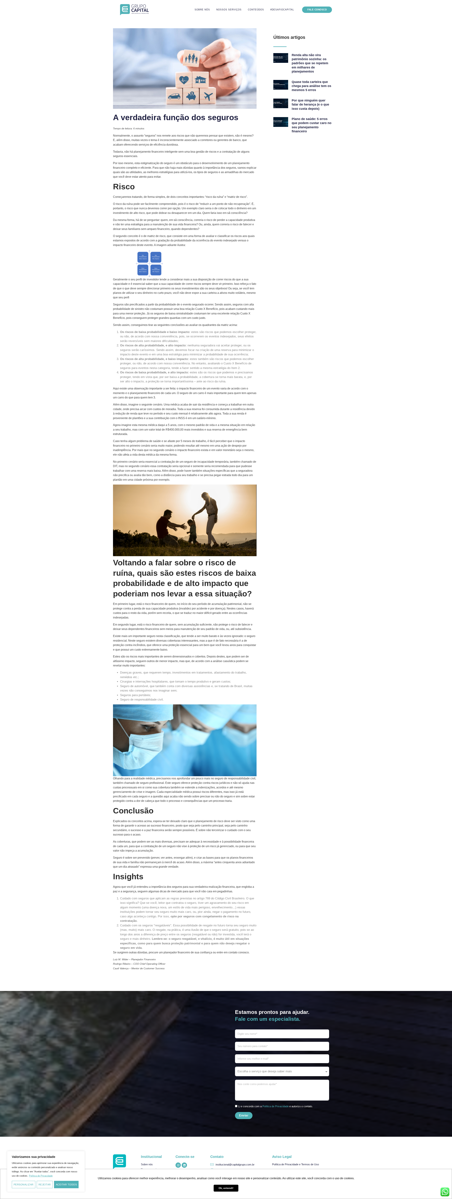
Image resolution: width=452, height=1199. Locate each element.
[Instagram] (178, 1165)
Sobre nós (202, 9)
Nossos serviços (229, 9)
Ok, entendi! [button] (226, 1188)
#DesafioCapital (282, 9)
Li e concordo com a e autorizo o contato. (275, 1106)
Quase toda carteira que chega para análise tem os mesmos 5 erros (311, 86)
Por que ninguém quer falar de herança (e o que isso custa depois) (310, 104)
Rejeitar (44, 1184)
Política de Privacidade (41, 1175)
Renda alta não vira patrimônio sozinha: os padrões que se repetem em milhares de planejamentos (310, 63)
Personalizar (24, 1184)
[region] (46, 1171)
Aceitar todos (66, 1184)
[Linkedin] (184, 1165)
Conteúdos (256, 9)
